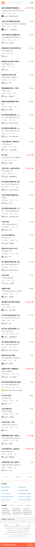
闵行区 (3, 173)
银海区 (3, 467)
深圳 (3, 307)
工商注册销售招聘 (23, 490)
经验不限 (9, 173)
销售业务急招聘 (5, 487)
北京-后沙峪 (5, 334)
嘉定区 (3, 133)
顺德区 (3, 26)
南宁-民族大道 (5, 374)
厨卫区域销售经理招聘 (7, 497)
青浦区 (3, 40)
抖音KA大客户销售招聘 (24, 500)
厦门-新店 (4, 360)
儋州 (3, 53)
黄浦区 (3, 13)
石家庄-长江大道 (6, 387)
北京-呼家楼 (5, 293)
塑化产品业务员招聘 (17, 512)
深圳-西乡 (4, 147)
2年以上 (12, 440)
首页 (6, 525)
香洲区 (3, 320)
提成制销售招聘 (16, 508)
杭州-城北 (4, 106)
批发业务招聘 (26, 508)
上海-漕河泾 (5, 253)
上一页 (5, 477)
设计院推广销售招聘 (6, 514)
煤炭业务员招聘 (5, 500)
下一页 (30, 477)
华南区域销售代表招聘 (24, 493)
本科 (14, 13)
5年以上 (9, 13)
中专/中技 (14, 26)
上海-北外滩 (5, 414)
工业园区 (4, 80)
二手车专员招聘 (5, 493)
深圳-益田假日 (5, 227)
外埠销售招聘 (22, 487)
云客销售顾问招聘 (6, 510)
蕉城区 (3, 93)
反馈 (17, 525)
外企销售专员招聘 (27, 510)
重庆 (3, 280)
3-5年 (8, 26)
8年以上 (11, 106)
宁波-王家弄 (5, 213)
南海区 (3, 66)
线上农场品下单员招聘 (24, 497)
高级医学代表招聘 (27, 512)
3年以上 (11, 160)
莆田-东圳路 (5, 267)
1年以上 (12, 414)
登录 (32, 3)
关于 (29, 525)
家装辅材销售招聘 (6, 512)
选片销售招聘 (4, 490)
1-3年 (7, 53)
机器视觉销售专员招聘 (28, 514)
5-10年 (8, 280)
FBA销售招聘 (5, 508)
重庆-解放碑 (5, 200)
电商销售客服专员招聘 (17, 514)
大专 (14, 40)
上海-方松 (4, 120)
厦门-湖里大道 (5, 187)
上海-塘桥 (4, 160)
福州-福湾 (4, 347)
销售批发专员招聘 (16, 510)
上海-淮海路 (5, 240)
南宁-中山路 (5, 427)
